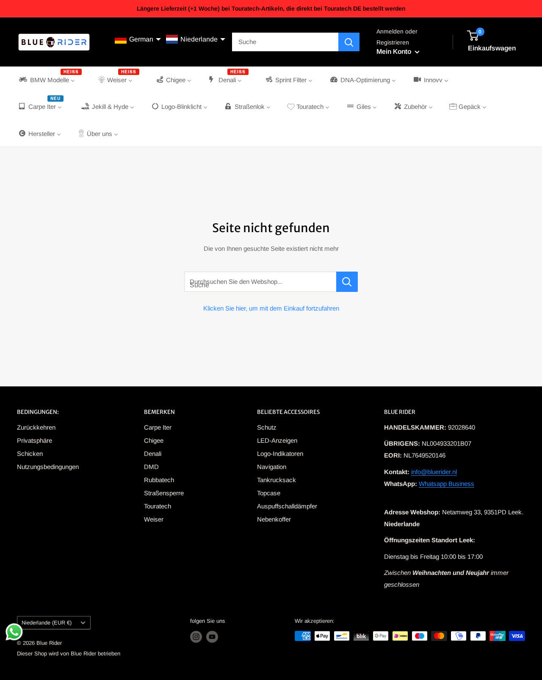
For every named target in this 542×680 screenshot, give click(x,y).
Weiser (153, 519)
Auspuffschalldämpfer (287, 506)
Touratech (157, 506)
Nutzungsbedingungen (48, 466)
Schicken (30, 453)
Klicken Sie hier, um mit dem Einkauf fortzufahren (271, 308)
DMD (151, 466)
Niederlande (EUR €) (47, 622)
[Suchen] (348, 42)
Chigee (153, 440)
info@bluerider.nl (434, 471)
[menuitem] (49, 80)
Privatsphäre (34, 440)
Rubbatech (159, 479)
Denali (152, 453)
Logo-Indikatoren (280, 453)
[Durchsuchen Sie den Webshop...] (347, 282)
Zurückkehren (36, 427)
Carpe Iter (157, 427)
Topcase (268, 493)
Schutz (267, 427)
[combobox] (285, 42)
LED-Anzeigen (277, 440)
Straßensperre (164, 493)
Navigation (271, 466)
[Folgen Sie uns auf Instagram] (196, 637)
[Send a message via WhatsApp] (14, 632)
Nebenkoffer (274, 519)
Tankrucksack (276, 479)
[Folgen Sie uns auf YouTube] (212, 637)
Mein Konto (394, 52)
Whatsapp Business (446, 483)
